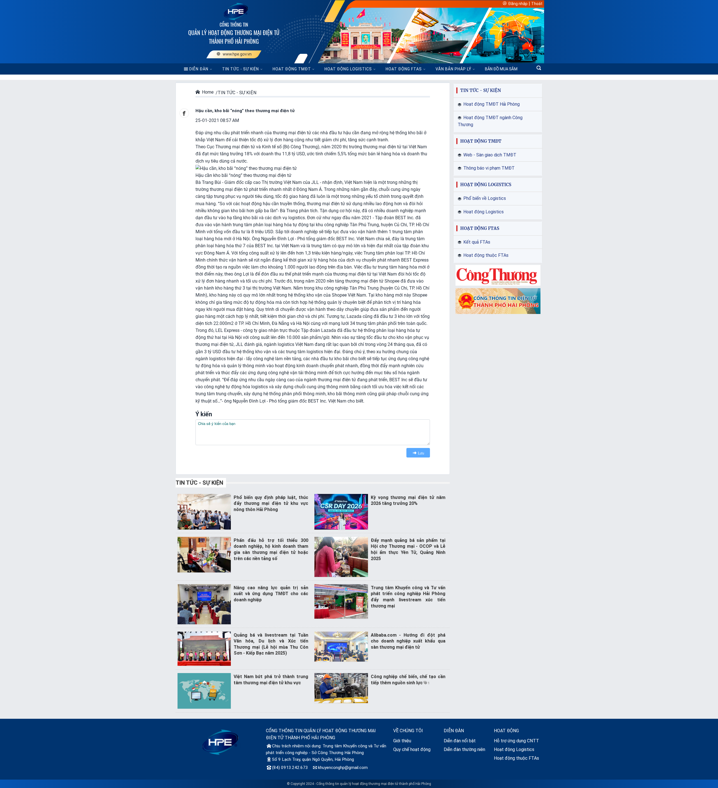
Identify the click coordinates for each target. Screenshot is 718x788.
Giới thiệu (402, 740)
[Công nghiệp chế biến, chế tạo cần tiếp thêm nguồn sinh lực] (341, 687)
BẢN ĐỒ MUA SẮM (501, 69)
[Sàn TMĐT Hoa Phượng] (220, 742)
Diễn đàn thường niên (464, 749)
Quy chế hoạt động (412, 749)
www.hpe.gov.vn (236, 54)
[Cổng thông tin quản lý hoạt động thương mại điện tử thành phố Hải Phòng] (234, 11)
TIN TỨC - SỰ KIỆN (240, 69)
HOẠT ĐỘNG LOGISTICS (348, 69)
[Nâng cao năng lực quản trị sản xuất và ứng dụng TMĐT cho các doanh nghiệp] (204, 603)
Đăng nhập (518, 3)
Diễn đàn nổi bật (460, 740)
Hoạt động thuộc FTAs (516, 758)
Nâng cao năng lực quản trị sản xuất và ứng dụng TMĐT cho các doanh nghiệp (271, 593)
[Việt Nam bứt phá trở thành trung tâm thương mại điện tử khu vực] (204, 690)
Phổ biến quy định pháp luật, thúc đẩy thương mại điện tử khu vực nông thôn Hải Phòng (271, 503)
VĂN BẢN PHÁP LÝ (453, 69)
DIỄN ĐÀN (198, 69)
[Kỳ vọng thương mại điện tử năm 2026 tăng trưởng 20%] (341, 511)
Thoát (536, 3)
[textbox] (313, 432)
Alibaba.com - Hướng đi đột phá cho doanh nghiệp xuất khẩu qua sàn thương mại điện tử (408, 641)
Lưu (421, 453)
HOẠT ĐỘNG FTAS (404, 69)
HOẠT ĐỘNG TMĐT (292, 69)
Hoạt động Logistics (514, 749)
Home (207, 92)
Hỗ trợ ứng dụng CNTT (516, 740)
